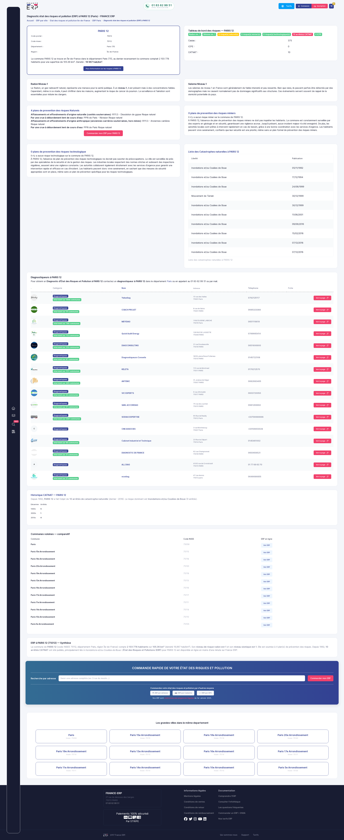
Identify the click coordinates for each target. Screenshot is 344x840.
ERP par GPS (206, 693)
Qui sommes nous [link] (228, 835)
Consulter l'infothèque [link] (229, 802)
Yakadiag (126, 298)
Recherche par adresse (43, 678)
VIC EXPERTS (128, 393)
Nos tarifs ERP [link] (225, 819)
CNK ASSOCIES (128, 429)
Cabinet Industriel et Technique (136, 441)
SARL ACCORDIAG (130, 405)
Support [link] (245, 835)
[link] (13, 408)
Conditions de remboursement (199, 813)
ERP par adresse (161, 693)
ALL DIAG (126, 464)
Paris (169, 281)
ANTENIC (126, 381)
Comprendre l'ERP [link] (227, 796)
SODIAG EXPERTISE (130, 417)
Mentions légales (192, 796)
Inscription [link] (321, 6)
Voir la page (321, 298)
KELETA (125, 369)
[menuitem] (31, 20)
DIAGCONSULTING (130, 345)
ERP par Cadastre (185, 693)
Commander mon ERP (320, 678)
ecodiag (125, 476)
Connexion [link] (304, 6)
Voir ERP (266, 545)
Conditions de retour (194, 807)
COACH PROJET (129, 310)
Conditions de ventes (194, 802)
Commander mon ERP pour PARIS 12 (103, 133)
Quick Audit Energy (130, 333)
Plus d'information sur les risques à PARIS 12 (103, 69)
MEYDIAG (126, 321)
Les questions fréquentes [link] (230, 807)
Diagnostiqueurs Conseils (134, 357)
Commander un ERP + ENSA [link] (231, 813)
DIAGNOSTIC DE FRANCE (133, 453)
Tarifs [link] (289, 6)
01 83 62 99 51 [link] (112, 803)
